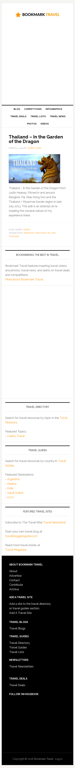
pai (48, 233)
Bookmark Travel (37, 14)
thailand (14, 236)
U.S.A (10, 497)
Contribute (16, 584)
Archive (14, 589)
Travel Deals (17, 685)
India (10, 488)
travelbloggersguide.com (21, 536)
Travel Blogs (17, 628)
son (53, 233)
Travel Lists (16, 652)
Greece (11, 483)
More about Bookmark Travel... (24, 279)
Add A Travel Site (20, 613)
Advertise (15, 575)
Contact (14, 580)
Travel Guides (18, 647)
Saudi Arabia (15, 492)
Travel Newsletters (21, 666)
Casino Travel (16, 436)
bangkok (29, 233)
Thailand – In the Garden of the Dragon (36, 139)
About (13, 571)
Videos (26, 229)
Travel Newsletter (54, 522)
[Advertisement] (37, 62)
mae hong (40, 233)
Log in (58, 759)
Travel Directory (19, 643)
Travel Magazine (16, 549)
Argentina (13, 479)
